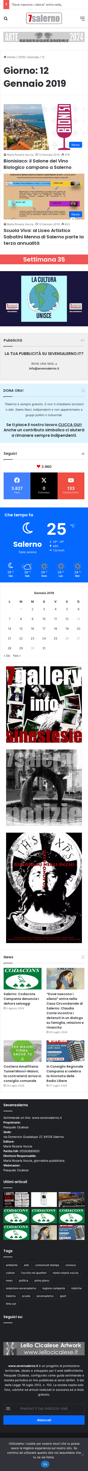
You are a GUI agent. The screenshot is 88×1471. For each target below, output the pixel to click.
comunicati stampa (47, 1265)
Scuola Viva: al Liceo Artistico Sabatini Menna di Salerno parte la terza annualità (44, 236)
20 (78, 628)
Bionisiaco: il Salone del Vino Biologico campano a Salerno (38, 164)
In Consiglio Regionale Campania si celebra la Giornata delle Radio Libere (64, 1073)
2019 (21, 57)
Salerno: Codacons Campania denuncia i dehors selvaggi (21, 999)
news (9, 1280)
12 (67, 619)
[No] (82, 1454)
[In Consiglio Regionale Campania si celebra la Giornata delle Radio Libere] (65, 1051)
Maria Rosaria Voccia (20, 154)
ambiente (12, 1265)
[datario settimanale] (44, 36)
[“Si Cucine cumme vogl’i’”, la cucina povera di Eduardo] (44, 1199)
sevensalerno (45, 1296)
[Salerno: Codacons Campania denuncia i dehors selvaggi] (23, 978)
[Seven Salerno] (44, 18)
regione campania (53, 1288)
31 (44, 648)
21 (9, 638)
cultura (10, 1272)
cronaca (70, 1265)
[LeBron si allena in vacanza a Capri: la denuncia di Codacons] (16, 1232)
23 (32, 638)
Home (11, 57)
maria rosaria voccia (65, 1272)
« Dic (7, 655)
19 (67, 628)
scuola (26, 1296)
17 (43, 628)
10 (44, 619)
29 (21, 648)
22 (21, 638)
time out (11, 1303)
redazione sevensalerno (21, 1288)
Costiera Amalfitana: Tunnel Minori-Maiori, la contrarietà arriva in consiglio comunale (22, 1073)
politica (23, 1280)
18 (55, 628)
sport (63, 1296)
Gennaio (33, 57)
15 (21, 628)
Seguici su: (13, 1316)
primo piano (42, 1280)
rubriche (76, 1288)
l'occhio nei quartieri (33, 1272)
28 (9, 648)
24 (44, 638)
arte (26, 1265)
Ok (45, 1464)
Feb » (17, 655)
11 (55, 619)
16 (32, 628)
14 (9, 628)
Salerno (11, 1296)
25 (55, 638)
